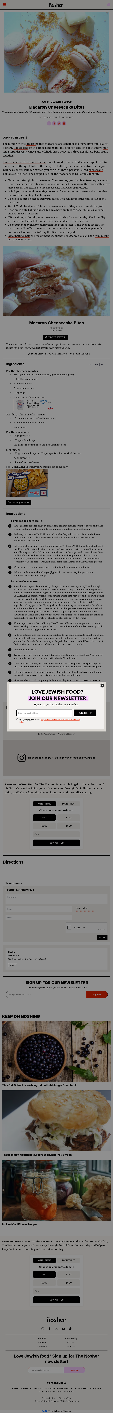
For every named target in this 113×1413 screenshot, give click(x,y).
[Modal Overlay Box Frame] (56, 706)
